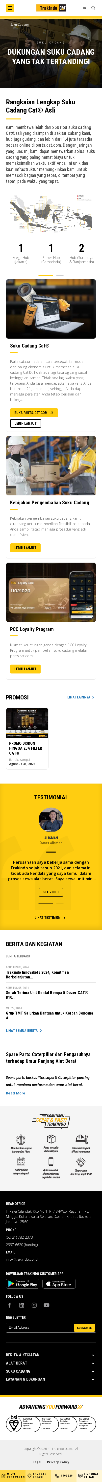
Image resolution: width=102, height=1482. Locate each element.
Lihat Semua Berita (22, 1031)
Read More (15, 1093)
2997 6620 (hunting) (22, 1245)
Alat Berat (16, 1363)
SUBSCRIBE (84, 1328)
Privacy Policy (58, 1462)
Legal (37, 1462)
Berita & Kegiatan (23, 1355)
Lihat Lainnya (78, 697)
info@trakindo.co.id (22, 1259)
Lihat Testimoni (48, 918)
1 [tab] (45, 275)
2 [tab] (60, 275)
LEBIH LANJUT (25, 669)
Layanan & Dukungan (25, 1379)
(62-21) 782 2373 (19, 1237)
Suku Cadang (18, 1371)
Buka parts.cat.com (31, 413)
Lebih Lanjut (26, 423)
